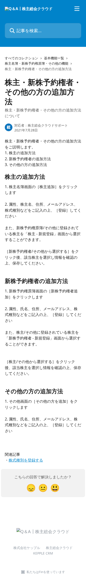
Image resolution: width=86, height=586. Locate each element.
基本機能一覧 (54, 58)
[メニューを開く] (77, 9)
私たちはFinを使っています (46, 572)
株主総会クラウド (59, 547)
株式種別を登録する (26, 460)
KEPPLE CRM (43, 553)
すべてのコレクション (21, 58)
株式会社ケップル (26, 547)
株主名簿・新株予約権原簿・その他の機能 (36, 63)
